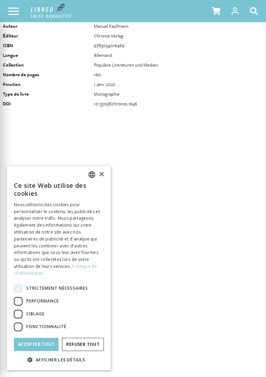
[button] (216, 11)
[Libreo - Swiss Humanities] (51, 11)
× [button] (101, 174)
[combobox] (91, 174)
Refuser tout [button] (82, 344)
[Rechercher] (255, 11)
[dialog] (59, 268)
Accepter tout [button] (36, 344)
